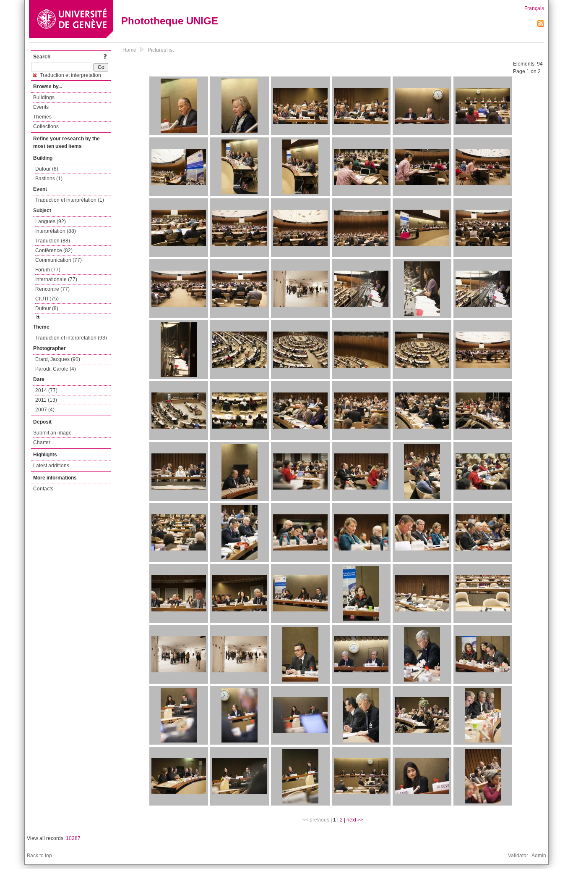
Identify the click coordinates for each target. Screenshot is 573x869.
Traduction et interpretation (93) (71, 338)
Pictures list (161, 50)
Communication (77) (58, 260)
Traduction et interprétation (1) (69, 200)
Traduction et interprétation (70, 75)
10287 (73, 838)
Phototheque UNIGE (169, 20)
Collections (46, 126)
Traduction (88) (52, 241)
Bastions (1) (49, 179)
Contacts (43, 489)
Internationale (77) (56, 279)
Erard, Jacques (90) (57, 359)
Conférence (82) (54, 250)
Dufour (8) (46, 169)
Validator (518, 855)
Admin (538, 855)
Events (41, 107)
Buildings (44, 97)
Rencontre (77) (52, 289)
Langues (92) (50, 221)
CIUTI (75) (47, 299)
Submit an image (52, 433)
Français (534, 8)
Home (129, 50)
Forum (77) (47, 270)
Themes (42, 117)
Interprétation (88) (55, 231)
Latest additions (51, 466)
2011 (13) (46, 400)
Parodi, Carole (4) (55, 369)
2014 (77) (46, 390)
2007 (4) (45, 410)
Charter (41, 442)
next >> (354, 820)
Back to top (39, 855)
